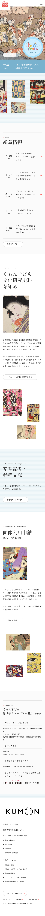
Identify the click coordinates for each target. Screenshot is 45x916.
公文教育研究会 (32, 899)
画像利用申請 (14, 830)
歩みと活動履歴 (10, 840)
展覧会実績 (8, 844)
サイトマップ (7, 899)
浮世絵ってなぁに (10, 860)
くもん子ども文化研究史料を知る (16, 835)
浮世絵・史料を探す (10, 824)
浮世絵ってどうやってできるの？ (16, 869)
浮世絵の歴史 (9, 865)
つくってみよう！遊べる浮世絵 (15, 877)
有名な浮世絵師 (10, 873)
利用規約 (19, 899)
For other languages (15, 893)
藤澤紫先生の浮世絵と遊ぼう (14, 882)
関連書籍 (8, 849)
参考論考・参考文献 (11, 853)
